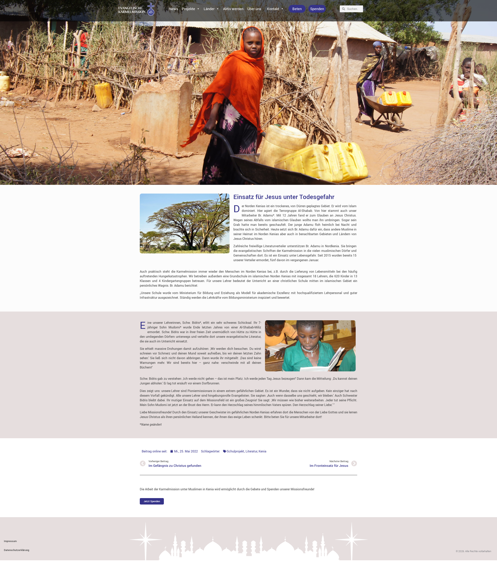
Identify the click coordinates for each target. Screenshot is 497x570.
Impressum (10, 541)
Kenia (262, 451)
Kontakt (273, 8)
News (173, 8)
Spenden (317, 8)
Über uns (254, 8)
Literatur (251, 451)
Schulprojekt (235, 451)
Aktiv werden (233, 8)
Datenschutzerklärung (16, 550)
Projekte (188, 8)
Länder (209, 8)
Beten (297, 8)
